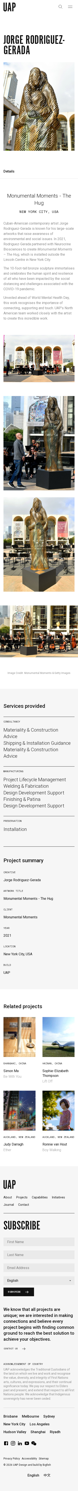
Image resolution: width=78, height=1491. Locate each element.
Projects (22, 1197)
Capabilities (40, 1197)
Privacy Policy (11, 1458)
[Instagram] (13, 1445)
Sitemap (44, 1458)
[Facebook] (6, 1445)
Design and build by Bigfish (35, 1464)
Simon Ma (11, 1071)
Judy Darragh (13, 1144)
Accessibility (29, 1458)
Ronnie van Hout (54, 1144)
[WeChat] (33, 1445)
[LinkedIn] (20, 1445)
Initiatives (58, 1197)
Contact (23, 1204)
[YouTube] (26, 1445)
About (7, 1197)
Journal (8, 1204)
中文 (47, 1475)
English (33, 1475)
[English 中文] (39, 1280)
